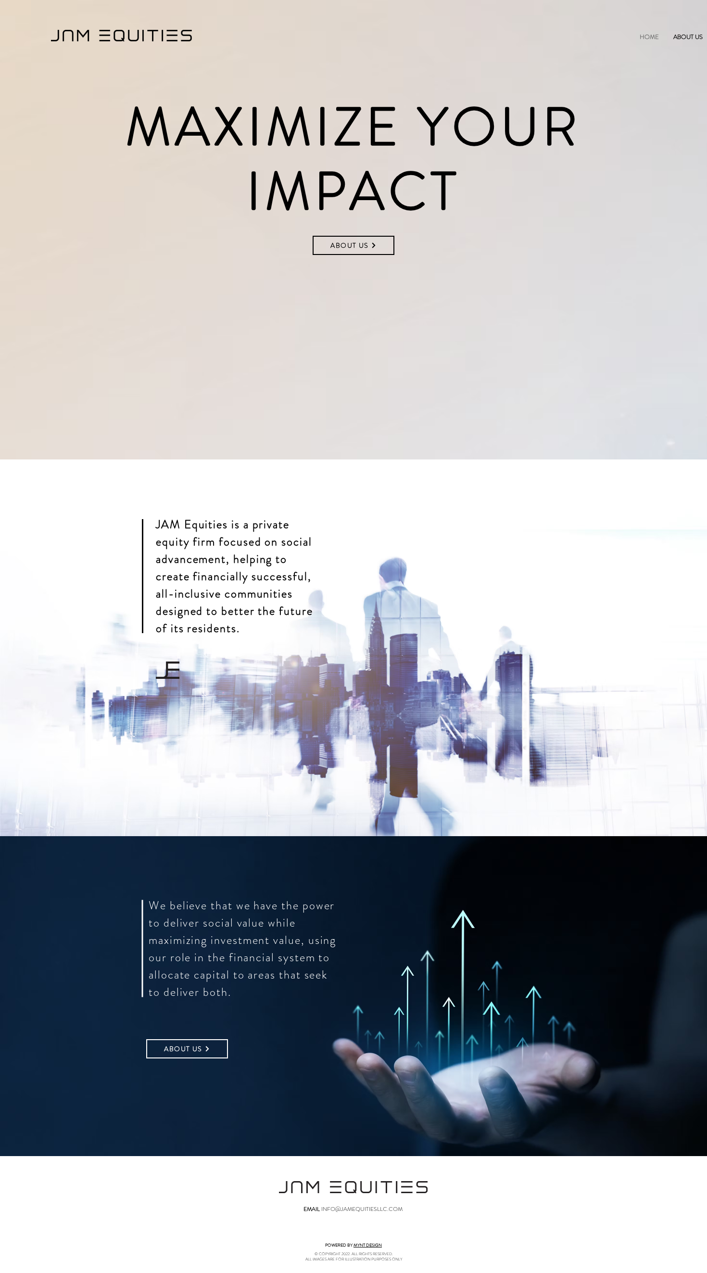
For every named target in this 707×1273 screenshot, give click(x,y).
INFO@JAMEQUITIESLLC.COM (362, 1209)
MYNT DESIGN (368, 1245)
